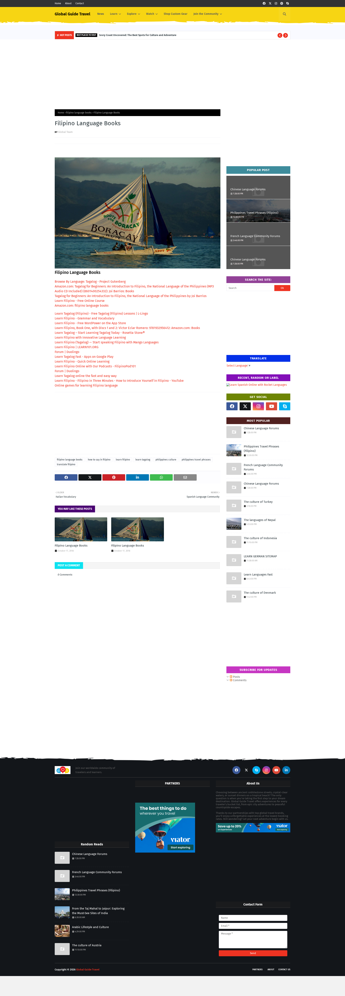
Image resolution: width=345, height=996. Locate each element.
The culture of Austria (86, 945)
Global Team (65, 131)
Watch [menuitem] (150, 14)
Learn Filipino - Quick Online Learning (82, 361)
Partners (257, 969)
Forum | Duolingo (67, 352)
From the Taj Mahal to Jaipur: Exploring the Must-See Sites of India (98, 911)
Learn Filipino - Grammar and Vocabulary (84, 318)
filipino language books (79, 112)
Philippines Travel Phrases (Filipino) (254, 213)
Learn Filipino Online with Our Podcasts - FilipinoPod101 (95, 366)
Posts (236, 677)
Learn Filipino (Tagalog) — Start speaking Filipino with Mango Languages (107, 342)
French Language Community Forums (255, 236)
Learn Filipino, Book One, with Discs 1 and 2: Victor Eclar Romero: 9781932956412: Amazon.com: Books (127, 328)
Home (58, 3)
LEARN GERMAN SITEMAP (260, 556)
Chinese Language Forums (248, 189)
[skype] (287, 3)
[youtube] (271, 406)
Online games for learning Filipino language (86, 385)
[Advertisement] (172, 73)
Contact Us (284, 969)
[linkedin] (286, 770)
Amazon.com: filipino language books (81, 305)
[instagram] (276, 3)
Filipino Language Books (71, 545)
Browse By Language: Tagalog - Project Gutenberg (90, 281)
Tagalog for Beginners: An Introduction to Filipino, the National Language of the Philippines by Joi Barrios (130, 296)
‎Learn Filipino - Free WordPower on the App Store (90, 323)
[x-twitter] (270, 3)
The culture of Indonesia (260, 538)
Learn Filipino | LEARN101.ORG (76, 347)
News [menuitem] (100, 14)
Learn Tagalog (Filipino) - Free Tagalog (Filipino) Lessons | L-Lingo (101, 313)
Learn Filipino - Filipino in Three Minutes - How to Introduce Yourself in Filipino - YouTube (119, 381)
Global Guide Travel (72, 14)
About (68, 3)
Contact (79, 3)
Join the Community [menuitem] (205, 14)
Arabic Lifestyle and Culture (90, 927)
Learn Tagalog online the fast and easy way (86, 376)
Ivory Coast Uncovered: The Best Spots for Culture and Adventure (137, 35)
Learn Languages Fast (258, 574)
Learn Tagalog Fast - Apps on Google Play (84, 357)
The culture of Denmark (260, 592)
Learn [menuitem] (113, 14)
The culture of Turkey (258, 502)
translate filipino (66, 464)
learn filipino (123, 459)
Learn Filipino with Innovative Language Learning (90, 337)
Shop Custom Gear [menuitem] (175, 14)
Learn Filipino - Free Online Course (80, 301)
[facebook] (264, 3)
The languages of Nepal (260, 520)
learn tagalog (142, 459)
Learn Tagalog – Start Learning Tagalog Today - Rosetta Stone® (100, 333)
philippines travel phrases (196, 459)
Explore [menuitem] (132, 14)
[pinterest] (282, 3)
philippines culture (166, 459)
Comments (239, 680)
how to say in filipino (99, 459)
